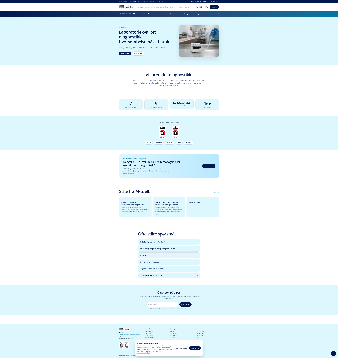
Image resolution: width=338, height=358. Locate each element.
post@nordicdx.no (150, 337)
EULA (197, 337)
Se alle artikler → (214, 193)
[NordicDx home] (126, 7)
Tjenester (173, 333)
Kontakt (214, 7)
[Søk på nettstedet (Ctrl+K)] (197, 7)
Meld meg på (185, 304)
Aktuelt (181, 7)
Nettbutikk (148, 7)
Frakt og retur (200, 333)
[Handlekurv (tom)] (207, 7)
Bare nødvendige (181, 348)
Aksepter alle (195, 348)
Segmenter (173, 7)
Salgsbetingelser (200, 331)
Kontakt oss (138, 53)
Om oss (187, 7)
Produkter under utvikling (161, 7)
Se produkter (125, 53)
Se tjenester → (208, 166)
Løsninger (140, 7)
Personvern (199, 335)
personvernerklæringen (182, 308)
